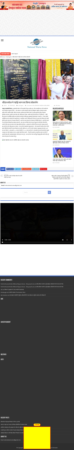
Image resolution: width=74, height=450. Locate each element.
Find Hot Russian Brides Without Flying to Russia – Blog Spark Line (17, 284)
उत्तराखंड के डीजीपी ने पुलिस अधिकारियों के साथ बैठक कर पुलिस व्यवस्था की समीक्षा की (27, 295)
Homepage (3, 292)
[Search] (49, 192)
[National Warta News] (37, 43)
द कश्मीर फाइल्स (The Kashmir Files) (16, 292)
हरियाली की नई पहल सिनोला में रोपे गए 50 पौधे (10, 421)
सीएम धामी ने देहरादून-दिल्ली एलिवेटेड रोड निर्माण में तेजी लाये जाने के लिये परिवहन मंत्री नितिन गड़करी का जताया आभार (61, 177)
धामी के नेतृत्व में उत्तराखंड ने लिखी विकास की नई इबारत (22, 53)
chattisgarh (9, 57)
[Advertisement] (37, 261)
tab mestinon (4, 295)
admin (5, 105)
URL (2, 289)
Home (3, 57)
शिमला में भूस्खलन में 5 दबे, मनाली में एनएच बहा (14, 289)
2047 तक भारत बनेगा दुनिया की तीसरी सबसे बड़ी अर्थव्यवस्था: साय (62, 159)
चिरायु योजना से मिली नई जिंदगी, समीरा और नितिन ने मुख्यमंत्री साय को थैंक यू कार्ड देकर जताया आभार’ (62, 124)
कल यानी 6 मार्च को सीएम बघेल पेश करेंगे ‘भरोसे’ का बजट (13, 176)
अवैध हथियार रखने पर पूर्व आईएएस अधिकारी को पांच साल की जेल (49, 284)
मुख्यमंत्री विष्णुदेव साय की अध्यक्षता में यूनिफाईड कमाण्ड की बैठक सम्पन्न (61, 142)
